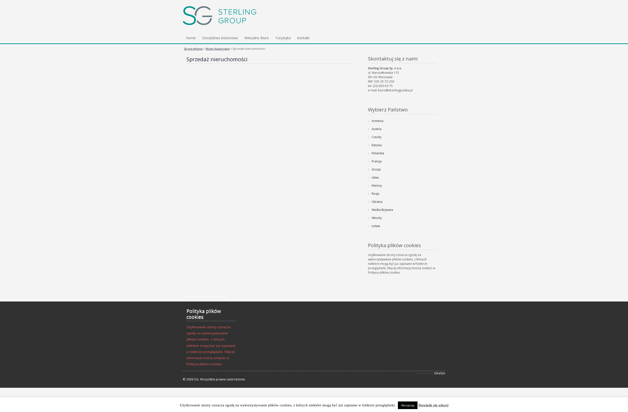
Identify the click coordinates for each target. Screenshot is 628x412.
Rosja (375, 194)
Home (191, 38)
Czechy (376, 137)
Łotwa (376, 226)
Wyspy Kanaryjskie (218, 48)
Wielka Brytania (382, 210)
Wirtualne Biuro (256, 38)
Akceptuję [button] (408, 405)
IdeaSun (439, 373)
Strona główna (193, 48)
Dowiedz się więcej (433, 405)
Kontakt (303, 38)
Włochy (377, 218)
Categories (205, 296)
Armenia (377, 121)
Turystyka (283, 38)
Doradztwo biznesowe (220, 38)
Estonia (377, 145)
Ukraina (377, 202)
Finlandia (378, 153)
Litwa (375, 177)
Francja (377, 161)
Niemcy (377, 185)
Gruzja (376, 169)
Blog (221, 296)
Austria (376, 129)
